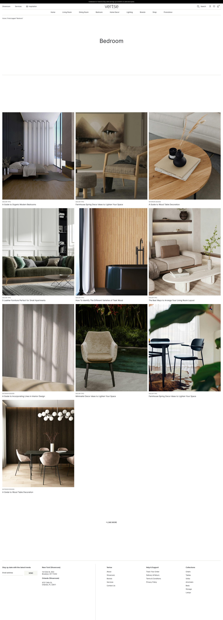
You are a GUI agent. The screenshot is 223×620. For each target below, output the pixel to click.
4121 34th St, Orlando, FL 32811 (49, 584)
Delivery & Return (152, 575)
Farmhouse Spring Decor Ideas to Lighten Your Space (99, 204)
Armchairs (189, 582)
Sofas (188, 579)
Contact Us (111, 586)
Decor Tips (6, 202)
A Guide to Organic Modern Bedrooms (19, 204)
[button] (111, 522)
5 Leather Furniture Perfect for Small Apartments (23, 300)
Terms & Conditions (153, 579)
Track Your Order (152, 572)
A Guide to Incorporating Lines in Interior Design (23, 396)
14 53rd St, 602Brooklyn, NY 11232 (49, 573)
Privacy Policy (151, 582)
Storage (189, 589)
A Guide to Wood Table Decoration (164, 204)
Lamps (188, 592)
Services (110, 582)
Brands (109, 579)
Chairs (188, 572)
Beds (188, 586)
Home (4, 18)
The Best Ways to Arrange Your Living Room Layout (171, 300)
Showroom (111, 575)
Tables (188, 575)
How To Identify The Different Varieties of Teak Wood (99, 300)
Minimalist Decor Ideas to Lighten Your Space (96, 396)
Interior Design (155, 202)
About (109, 572)
